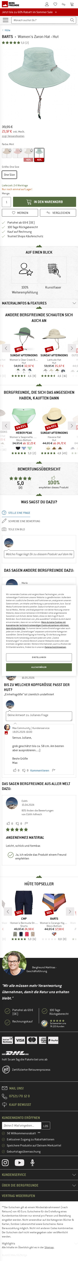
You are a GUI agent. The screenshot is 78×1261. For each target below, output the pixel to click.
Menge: (6, 193)
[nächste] (72, 348)
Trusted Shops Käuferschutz (25, 236)
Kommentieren (39, 770)
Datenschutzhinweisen (55, 647)
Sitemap (49, 1247)
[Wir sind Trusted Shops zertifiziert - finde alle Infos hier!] (44, 1024)
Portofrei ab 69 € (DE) (21, 223)
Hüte (7, 30)
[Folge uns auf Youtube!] (22, 1163)
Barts (7, 36)
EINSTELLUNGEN (39, 657)
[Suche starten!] (72, 20)
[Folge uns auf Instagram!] (8, 1163)
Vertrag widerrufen (18, 1196)
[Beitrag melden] (53, 770)
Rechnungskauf (22, 1021)
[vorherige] (6, 348)
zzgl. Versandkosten (13, 136)
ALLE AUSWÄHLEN (39, 667)
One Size (9, 175)
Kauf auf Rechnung (19, 232)
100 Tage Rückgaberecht (22, 227)
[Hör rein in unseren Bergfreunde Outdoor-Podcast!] (35, 1163)
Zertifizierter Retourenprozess (31, 1070)
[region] (39, 630)
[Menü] (5, 20)
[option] (39, 83)
